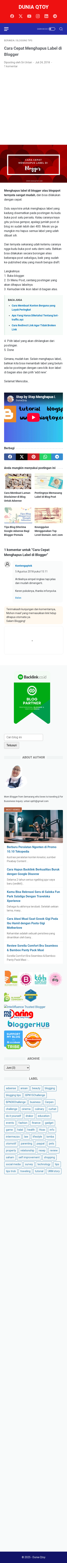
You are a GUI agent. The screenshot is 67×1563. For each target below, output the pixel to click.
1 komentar (11, 66)
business (35, 1102)
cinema (26, 1108)
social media (13, 1164)
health (31, 1129)
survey (29, 1164)
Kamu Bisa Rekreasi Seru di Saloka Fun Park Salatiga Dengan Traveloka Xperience (33, 896)
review (54, 1150)
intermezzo (13, 1136)
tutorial (39, 1171)
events (10, 1122)
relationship (27, 1150)
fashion (22, 1122)
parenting (26, 1143)
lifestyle (37, 1136)
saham (10, 1157)
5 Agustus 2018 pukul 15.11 (31, 571)
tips (57, 1164)
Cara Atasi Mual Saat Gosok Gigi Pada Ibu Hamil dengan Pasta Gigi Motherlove (32, 923)
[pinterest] (33, 456)
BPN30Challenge (16, 1102)
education (44, 1115)
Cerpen (49, 1102)
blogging (50, 1088)
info (52, 1129)
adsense (11, 1088)
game (9, 1129)
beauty (36, 1088)
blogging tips (13, 1095)
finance (36, 1122)
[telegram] (55, 16)
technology (43, 1164)
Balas (18, 597)
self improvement (29, 1157)
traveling (25, 1171)
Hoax (42, 1129)
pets (51, 1143)
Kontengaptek (23, 565)
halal (20, 1129)
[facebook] (12, 16)
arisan (24, 1088)
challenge (11, 1108)
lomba (50, 1136)
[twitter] (20, 16)
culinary (39, 1108)
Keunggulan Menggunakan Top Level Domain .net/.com (49, 531)
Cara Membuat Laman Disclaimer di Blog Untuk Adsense (17, 496)
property (11, 1150)
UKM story (54, 1171)
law (26, 1136)
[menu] (8, 28)
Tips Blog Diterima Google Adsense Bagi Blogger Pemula (16, 531)
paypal (40, 1143)
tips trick (11, 1171)
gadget (49, 1122)
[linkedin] (46, 16)
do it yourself (13, 1115)
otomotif (11, 1143)
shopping (49, 1157)
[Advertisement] (33, 106)
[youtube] (29, 16)
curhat (52, 1108)
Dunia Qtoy (34, 7)
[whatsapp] (45, 456)
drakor (29, 1115)
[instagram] (37, 16)
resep (42, 1150)
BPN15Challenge (35, 1095)
